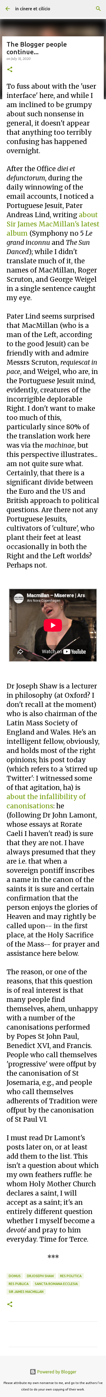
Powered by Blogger (56, 1371)
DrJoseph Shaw (40, 1276)
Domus (15, 1276)
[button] (10, 69)
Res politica (71, 1276)
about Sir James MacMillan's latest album (53, 224)
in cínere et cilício (32, 8)
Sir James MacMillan (26, 1291)
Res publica (19, 1284)
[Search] (98, 8)
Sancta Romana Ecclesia (56, 1284)
